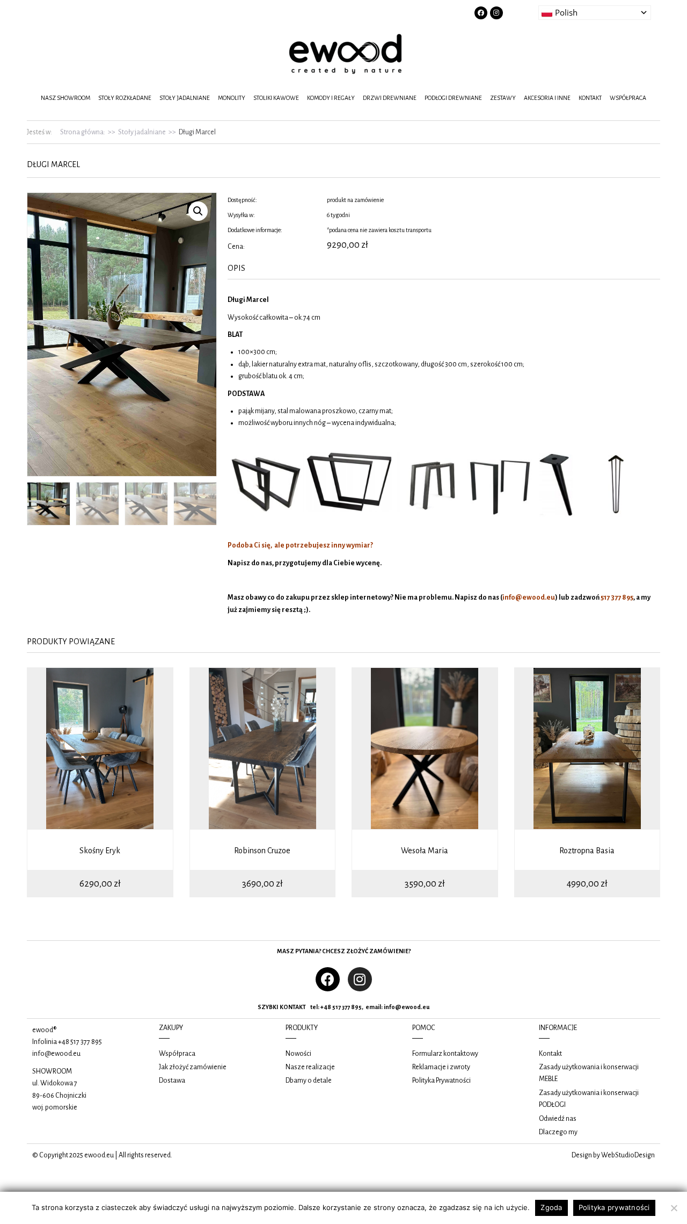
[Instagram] (496, 12)
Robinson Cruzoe (262, 850)
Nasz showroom (65, 98)
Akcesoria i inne (547, 98)
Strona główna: (82, 132)
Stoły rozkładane (124, 98)
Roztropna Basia (587, 850)
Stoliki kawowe (276, 98)
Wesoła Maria (424, 850)
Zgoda (551, 1207)
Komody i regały (331, 98)
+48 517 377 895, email (350, 1007)
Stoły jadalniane (184, 98)
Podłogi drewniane (453, 98)
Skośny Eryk (99, 850)
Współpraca (628, 98)
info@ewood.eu (406, 1007)
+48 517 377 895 (80, 1042)
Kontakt (590, 98)
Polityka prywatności (614, 1207)
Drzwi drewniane (389, 98)
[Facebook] (480, 12)
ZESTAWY (503, 98)
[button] (198, 211)
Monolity (231, 98)
